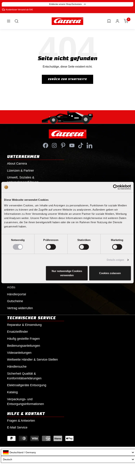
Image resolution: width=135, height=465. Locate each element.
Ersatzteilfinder (17, 331)
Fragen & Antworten (21, 420)
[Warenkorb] (126, 21)
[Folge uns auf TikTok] (80, 145)
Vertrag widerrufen (20, 308)
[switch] (51, 247)
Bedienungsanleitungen (23, 345)
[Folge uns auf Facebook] (45, 145)
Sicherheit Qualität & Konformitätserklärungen (24, 376)
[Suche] (16, 21)
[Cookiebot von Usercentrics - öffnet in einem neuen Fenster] (115, 187)
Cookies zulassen (110, 273)
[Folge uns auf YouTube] (72, 145)
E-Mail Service (17, 427)
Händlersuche (17, 366)
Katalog (12, 392)
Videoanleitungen (19, 352)
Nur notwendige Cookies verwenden (67, 273)
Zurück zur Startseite (67, 79)
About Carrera (17, 163)
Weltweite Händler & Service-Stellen (32, 359)
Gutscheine (15, 301)
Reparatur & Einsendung (24, 325)
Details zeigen (115, 259)
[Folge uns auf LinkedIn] (89, 145)
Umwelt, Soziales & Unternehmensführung (22, 180)
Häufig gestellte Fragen (23, 338)
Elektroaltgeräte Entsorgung (26, 385)
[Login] (117, 21)
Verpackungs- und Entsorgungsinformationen (25, 401)
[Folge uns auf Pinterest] (63, 145)
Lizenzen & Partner (20, 170)
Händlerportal (16, 294)
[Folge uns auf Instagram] (54, 145)
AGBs (11, 287)
